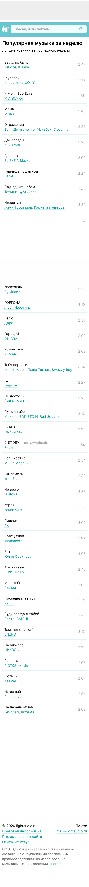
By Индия (12, 292)
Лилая (9, 401)
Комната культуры (49, 207)
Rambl (9, 603)
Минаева (24, 401)
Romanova (13, 696)
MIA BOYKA (13, 98)
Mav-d (25, 160)
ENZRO (10, 634)
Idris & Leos (13, 478)
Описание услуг (15, 842)
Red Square (49, 416)
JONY (30, 82)
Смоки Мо (13, 432)
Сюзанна (60, 129)
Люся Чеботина (17, 307)
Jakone (10, 67)
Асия (15, 145)
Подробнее (58, 864)
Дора (8, 323)
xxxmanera (13, 541)
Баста (9, 619)
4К (6, 525)
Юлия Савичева (17, 556)
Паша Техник (39, 369)
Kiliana (23, 67)
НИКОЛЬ (11, 650)
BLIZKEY (11, 160)
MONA (9, 114)
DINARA (10, 338)
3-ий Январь (15, 572)
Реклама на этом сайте (22, 836)
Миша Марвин (16, 463)
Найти (80, 29)
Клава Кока (13, 82)
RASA (8, 176)
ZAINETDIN (28, 416)
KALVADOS (13, 681)
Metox (9, 369)
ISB (7, 145)
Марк (21, 369)
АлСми (10, 588)
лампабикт (13, 510)
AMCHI (22, 619)
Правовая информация (21, 831)
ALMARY (11, 354)
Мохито (10, 416)
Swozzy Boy (62, 369)
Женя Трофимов (18, 207)
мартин (10, 385)
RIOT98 (10, 665)
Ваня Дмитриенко (19, 129)
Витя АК (28, 712)
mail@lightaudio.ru (72, 831)
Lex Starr (11, 712)
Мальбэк (44, 129)
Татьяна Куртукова (20, 192)
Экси (8, 447)
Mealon (24, 665)
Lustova (10, 494)
